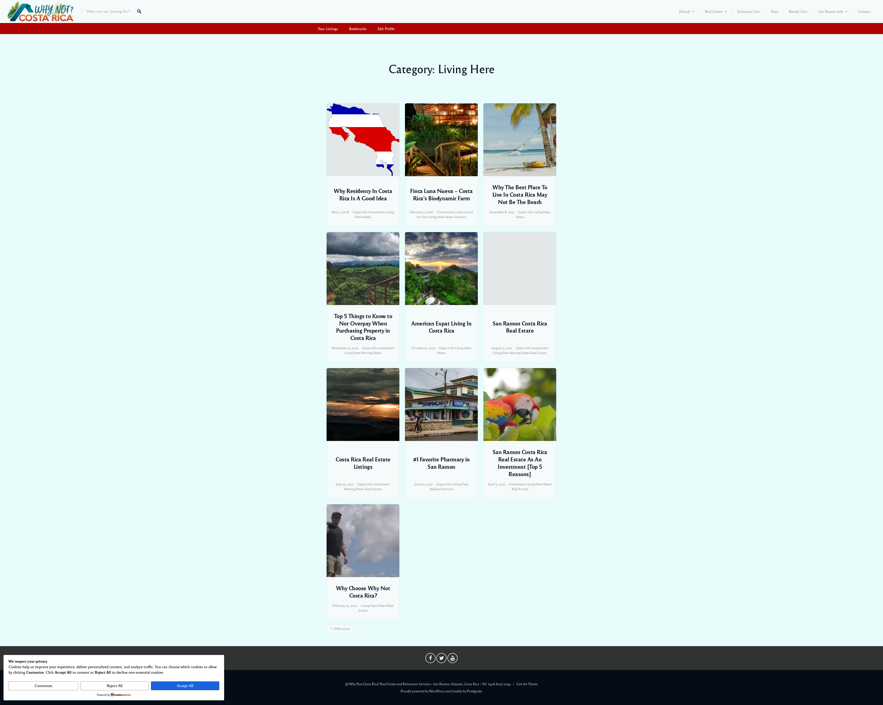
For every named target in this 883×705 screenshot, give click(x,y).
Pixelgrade (474, 691)
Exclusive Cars (748, 11)
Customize (43, 685)
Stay (774, 11)
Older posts (341, 628)
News (367, 217)
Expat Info (360, 212)
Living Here (436, 217)
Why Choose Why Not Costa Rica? (363, 591)
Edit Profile (386, 28)
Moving (366, 353)
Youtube (452, 659)
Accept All (185, 685)
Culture (461, 212)
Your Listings (328, 28)
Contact (864, 11)
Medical (435, 489)
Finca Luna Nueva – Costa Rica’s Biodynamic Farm (441, 194)
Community (445, 212)
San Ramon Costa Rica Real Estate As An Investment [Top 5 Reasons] (520, 463)
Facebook (430, 659)
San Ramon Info (830, 11)
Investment (376, 212)
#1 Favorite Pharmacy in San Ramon (441, 462)
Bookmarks (358, 28)
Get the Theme (527, 684)
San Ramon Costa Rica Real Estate (520, 326)
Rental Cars (798, 11)
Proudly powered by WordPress (422, 691)
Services (460, 217)
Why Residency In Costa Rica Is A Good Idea (363, 194)
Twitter (441, 659)
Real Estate (713, 11)
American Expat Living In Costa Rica (441, 326)
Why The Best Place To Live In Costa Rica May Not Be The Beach (519, 194)
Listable (456, 691)
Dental (684, 11)
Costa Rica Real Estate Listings (362, 462)
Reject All (114, 685)
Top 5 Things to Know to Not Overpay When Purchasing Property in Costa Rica (363, 327)
